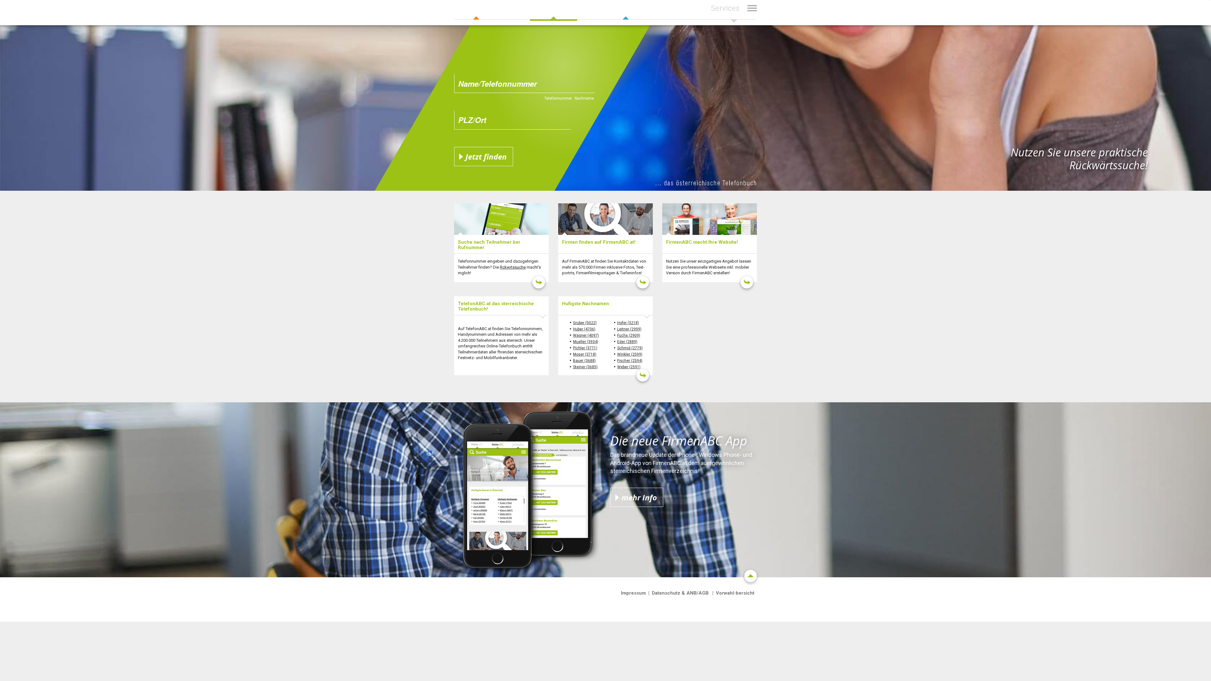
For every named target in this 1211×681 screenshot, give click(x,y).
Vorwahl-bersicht (735, 593)
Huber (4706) (584, 329)
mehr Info (639, 497)
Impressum (633, 593)
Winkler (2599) (629, 354)
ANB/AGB (698, 593)
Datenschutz (666, 593)
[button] (734, 12)
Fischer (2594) (629, 360)
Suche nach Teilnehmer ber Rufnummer (489, 244)
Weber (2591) (629, 367)
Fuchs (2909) (628, 335)
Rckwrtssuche (513, 267)
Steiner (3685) (585, 367)
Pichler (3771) (585, 348)
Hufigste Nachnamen (585, 303)
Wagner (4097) (586, 335)
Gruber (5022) (585, 323)
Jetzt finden (486, 156)
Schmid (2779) (630, 348)
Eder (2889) (627, 342)
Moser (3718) (584, 354)
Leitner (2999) (629, 329)
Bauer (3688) (584, 360)
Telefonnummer (558, 98)
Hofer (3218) (628, 323)
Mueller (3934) (585, 342)
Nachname (584, 98)
